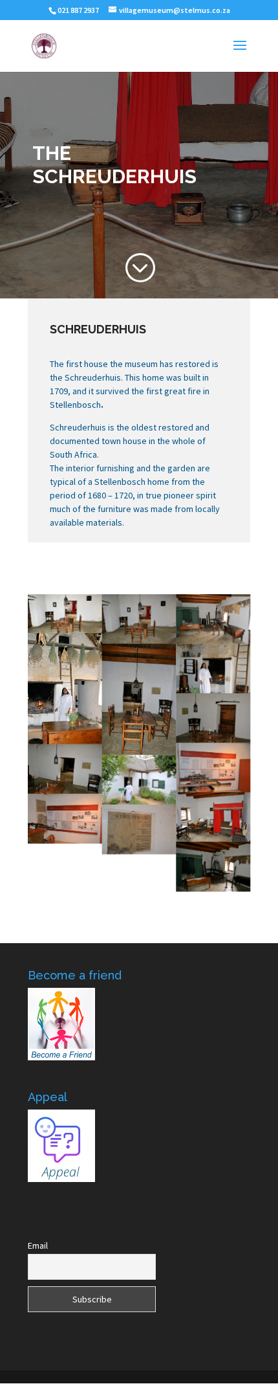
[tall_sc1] (65, 688)
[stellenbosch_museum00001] (213, 668)
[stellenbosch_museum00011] (213, 817)
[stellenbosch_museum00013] (65, 769)
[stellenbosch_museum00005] (65, 818)
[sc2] (65, 613)
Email (38, 1245)
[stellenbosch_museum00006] (213, 767)
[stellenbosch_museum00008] (213, 618)
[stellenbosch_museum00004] (139, 829)
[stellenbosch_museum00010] (139, 618)
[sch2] (139, 780)
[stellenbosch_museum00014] (139, 699)
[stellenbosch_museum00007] (213, 717)
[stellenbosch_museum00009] (213, 866)
